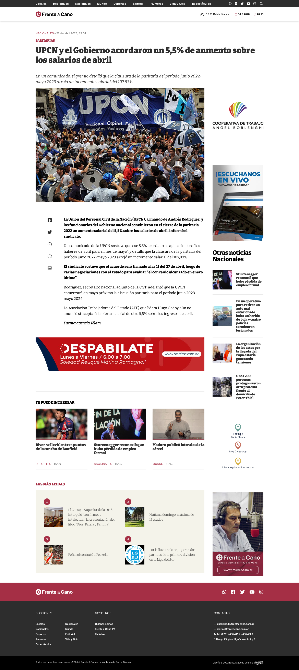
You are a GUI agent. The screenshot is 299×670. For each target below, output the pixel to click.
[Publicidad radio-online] (238, 203)
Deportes (119, 3)
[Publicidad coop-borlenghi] (238, 115)
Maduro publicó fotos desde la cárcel (178, 447)
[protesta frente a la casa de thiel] (222, 387)
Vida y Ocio (178, 3)
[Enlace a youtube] (248, 3)
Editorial (138, 3)
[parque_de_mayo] (134, 517)
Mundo (102, 3)
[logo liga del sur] (134, 554)
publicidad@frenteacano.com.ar (235, 624)
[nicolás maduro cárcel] (178, 424)
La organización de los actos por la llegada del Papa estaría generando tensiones (248, 353)
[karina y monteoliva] (222, 353)
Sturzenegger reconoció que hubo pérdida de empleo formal (249, 279)
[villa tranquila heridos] (222, 316)
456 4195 (234, 634)
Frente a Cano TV (105, 629)
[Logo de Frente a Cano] (54, 14)
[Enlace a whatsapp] (230, 3)
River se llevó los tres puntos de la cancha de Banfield (61, 447)
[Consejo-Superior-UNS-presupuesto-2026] (53, 517)
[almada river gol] (61, 424)
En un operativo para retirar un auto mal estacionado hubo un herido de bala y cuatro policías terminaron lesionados (248, 315)
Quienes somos (104, 624)
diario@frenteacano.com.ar (233, 629)
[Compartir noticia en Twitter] (49, 232)
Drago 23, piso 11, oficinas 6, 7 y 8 (235, 639)
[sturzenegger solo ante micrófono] (222, 279)
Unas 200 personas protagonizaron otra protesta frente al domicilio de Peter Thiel (248, 387)
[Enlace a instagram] (254, 3)
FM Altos (100, 634)
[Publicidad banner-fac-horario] (238, 534)
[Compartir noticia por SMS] (50, 256)
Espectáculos (201, 3)
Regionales (61, 3)
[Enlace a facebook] (236, 3)
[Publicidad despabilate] (120, 354)
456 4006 (247, 634)
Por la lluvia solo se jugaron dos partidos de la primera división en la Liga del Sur (172, 554)
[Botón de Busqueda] (261, 4)
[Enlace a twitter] (242, 3)
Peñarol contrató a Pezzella (88, 555)
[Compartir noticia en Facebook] (50, 220)
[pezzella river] (53, 554)
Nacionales (83, 3)
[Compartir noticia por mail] (50, 268)
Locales (41, 3)
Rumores (157, 3)
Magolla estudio (244, 662)
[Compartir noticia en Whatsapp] (50, 244)
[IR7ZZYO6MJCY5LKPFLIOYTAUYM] (120, 145)
